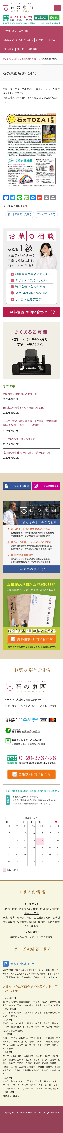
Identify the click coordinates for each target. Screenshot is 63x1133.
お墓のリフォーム (45, 39)
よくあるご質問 (48, 706)
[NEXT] (57, 818)
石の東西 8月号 (46, 214)
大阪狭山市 (32, 926)
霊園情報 (32, 49)
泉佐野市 (22, 922)
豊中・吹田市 (31, 913)
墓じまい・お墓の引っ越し (18, 39)
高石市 (55, 909)
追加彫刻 (9, 49)
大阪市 (6, 909)
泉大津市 (33, 909)
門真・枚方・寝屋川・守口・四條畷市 (23, 917)
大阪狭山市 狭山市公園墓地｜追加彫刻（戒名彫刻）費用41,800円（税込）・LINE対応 (30, 423)
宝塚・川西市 (36, 937)
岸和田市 (45, 909)
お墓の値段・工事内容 (16, 30)
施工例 (21, 49)
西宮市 (23, 937)
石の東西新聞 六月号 (20, 214)
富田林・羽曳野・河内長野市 (44, 922)
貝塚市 (11, 922)
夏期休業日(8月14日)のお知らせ (20, 394)
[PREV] (6, 818)
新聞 (25, 206)
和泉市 (22, 909)
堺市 (14, 909)
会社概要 (12, 706)
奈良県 (49, 937)
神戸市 (14, 937)
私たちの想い (28, 706)
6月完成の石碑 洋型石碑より (19, 439)
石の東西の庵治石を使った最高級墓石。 (24, 407)
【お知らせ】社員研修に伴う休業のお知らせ (26, 452)
